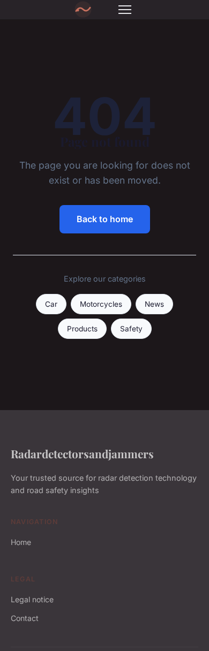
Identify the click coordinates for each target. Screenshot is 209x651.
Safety (131, 328)
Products (82, 328)
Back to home (105, 219)
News (154, 304)
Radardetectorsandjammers (82, 453)
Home (21, 542)
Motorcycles (101, 304)
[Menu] (125, 9)
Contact (25, 618)
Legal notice (32, 599)
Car (51, 304)
